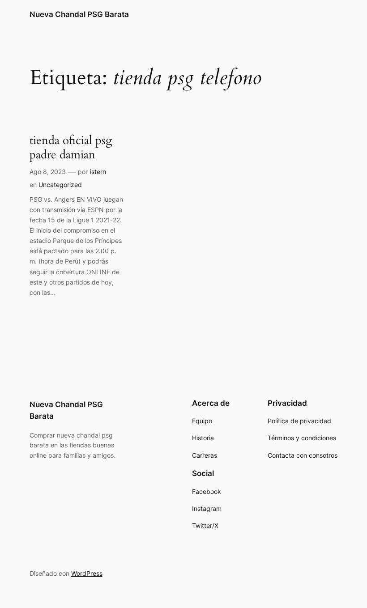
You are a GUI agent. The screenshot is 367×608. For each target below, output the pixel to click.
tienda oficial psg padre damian (71, 147)
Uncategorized (60, 184)
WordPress (86, 573)
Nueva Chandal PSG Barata (79, 14)
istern (98, 171)
